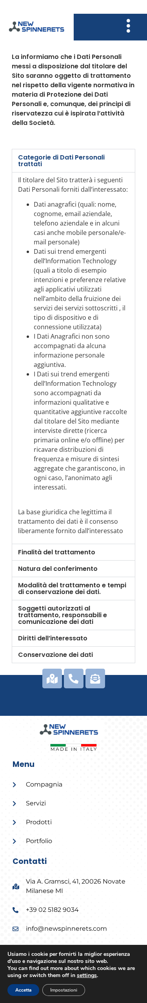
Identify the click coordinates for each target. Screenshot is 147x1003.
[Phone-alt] (73, 678)
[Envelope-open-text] (95, 678)
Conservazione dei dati (55, 654)
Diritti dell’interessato (52, 638)
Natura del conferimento (58, 568)
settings (87, 975)
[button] (73, 160)
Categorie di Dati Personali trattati (61, 161)
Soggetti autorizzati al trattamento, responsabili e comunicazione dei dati (62, 615)
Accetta (23, 990)
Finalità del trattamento (56, 552)
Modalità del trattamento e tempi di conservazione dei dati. (72, 588)
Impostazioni (63, 990)
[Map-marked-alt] (52, 678)
